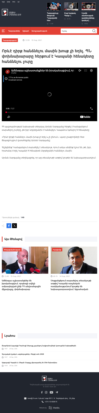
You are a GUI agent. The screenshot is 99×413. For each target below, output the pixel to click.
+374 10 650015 (51, 402)
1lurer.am (52, 386)
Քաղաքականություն (12, 249)
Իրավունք (57, 249)
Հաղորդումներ (14, 31)
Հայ (3, 2)
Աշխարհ (25, 31)
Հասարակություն (10, 40)
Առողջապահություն (39, 31)
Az (18, 2)
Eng (8, 2)
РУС (13, 2)
